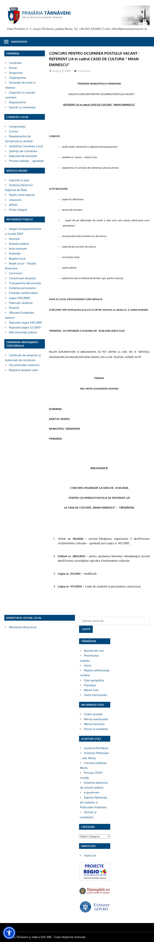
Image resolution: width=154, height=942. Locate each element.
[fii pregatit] (94, 894)
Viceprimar (16, 73)
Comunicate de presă (22, 278)
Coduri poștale (93, 714)
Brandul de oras (94, 650)
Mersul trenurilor (94, 724)
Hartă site (90, 855)
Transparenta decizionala (25, 283)
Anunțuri (14, 239)
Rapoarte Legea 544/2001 (25, 322)
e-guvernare (91, 792)
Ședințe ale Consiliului (23, 151)
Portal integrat (18, 209)
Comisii (13, 131)
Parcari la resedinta (96, 729)
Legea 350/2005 (19, 298)
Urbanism (15, 200)
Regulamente (17, 102)
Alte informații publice (23, 332)
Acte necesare (18, 248)
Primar (13, 68)
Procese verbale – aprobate (26, 161)
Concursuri (84, 70)
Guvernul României (96, 748)
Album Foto (91, 690)
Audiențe (14, 253)
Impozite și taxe (19, 180)
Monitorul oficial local (22, 627)
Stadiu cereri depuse (22, 195)
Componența (17, 126)
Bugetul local (17, 258)
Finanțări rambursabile (23, 293)
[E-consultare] (94, 912)
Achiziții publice (19, 243)
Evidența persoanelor (22, 288)
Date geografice (94, 680)
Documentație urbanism (24, 365)
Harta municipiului (95, 695)
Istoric (88, 665)
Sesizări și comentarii (22, 107)
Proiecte (14, 307)
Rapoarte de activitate (23, 156)
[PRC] (94, 880)
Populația (90, 685)
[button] (9, 932)
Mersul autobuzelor (96, 719)
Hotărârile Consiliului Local (26, 146)
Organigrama (17, 77)
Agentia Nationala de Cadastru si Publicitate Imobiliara (93, 802)
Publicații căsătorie (21, 303)
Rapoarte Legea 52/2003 (25, 327)
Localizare (15, 63)
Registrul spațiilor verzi (23, 370)
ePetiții (13, 205)
